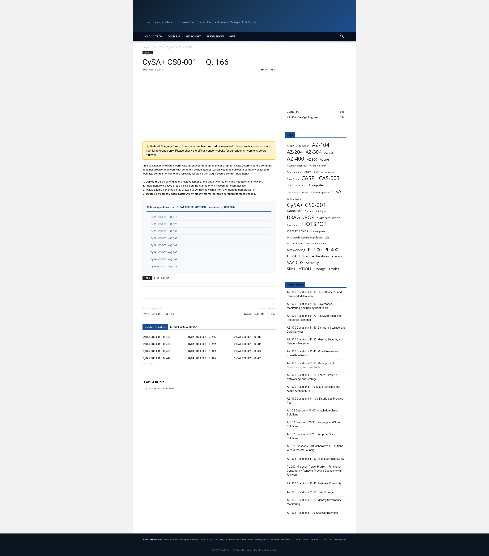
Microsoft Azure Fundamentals (308, 237)
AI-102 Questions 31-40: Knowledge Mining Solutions (312, 412)
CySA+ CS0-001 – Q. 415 (202, 336)
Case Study (293, 179)
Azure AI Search (318, 165)
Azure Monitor (294, 172)
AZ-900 (312, 160)
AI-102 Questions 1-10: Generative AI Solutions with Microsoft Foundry (315, 448)
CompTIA (174, 36)
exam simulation (328, 218)
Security (312, 263)
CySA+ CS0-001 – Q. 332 (164, 238)
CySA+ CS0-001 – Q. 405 (247, 358)
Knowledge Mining (320, 231)
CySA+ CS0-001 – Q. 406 (202, 358)
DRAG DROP (300, 217)
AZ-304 (314, 152)
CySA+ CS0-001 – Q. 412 (202, 344)
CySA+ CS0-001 (161, 277)
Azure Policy (311, 172)
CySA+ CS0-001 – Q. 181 (164, 245)
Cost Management (320, 192)
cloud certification (296, 185)
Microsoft (193, 36)
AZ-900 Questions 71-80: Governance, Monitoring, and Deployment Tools (310, 306)
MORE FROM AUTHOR (183, 327)
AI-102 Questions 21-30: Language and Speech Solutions (315, 424)
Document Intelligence (316, 211)
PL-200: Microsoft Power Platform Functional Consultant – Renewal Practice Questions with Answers (314, 470)
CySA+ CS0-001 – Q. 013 (164, 217)
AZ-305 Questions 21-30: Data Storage (310, 492)
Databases (294, 211)
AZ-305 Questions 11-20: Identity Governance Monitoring (314, 502)
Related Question (155, 327)
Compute (316, 185)
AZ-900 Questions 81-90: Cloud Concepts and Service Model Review (314, 294)
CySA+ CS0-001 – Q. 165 (158, 314)
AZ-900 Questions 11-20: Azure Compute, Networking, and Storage (312, 377)
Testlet (333, 269)
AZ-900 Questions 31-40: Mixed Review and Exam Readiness (313, 353)
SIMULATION (299, 269)
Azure (324, 159)
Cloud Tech (153, 36)
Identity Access (297, 231)
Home (145, 47)
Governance (293, 225)
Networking (296, 250)
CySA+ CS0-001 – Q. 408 (247, 351)
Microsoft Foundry (316, 243)
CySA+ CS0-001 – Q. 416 (156, 336)
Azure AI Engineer (297, 165)
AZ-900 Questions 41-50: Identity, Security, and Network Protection (315, 341)
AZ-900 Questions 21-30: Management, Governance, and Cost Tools (311, 365)
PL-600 (293, 256)
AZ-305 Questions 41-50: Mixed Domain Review (315, 458)
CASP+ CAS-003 (320, 178)
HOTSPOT (314, 224)
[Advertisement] (208, 110)
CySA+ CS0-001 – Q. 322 (164, 224)
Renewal (337, 256)
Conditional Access (298, 192)
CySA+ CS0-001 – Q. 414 (247, 336)
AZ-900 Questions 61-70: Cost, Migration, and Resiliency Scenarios (314, 317)
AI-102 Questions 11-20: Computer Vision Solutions (312, 436)
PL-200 (315, 250)
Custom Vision (294, 199)
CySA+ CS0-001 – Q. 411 (247, 344)
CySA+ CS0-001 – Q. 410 (156, 351)
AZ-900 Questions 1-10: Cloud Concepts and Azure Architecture (313, 388)
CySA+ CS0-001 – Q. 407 (156, 358)
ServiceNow (215, 36)
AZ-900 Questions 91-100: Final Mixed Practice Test (315, 400)
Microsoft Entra (295, 243)
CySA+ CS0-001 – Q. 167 (259, 314)
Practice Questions (316, 256)
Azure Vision (327, 172)
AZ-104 (320, 145)
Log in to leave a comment (158, 388)
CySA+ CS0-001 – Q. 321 (164, 266)
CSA (336, 191)
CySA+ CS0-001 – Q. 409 (202, 351)
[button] (342, 37)
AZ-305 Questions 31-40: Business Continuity (314, 483)
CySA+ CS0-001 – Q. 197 (164, 231)
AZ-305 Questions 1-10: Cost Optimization (312, 512)
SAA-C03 (295, 262)
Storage (320, 269)
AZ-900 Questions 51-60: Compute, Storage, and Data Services (316, 329)
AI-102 (290, 146)
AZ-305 (329, 152)
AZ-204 (295, 152)
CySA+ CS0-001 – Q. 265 (164, 252)
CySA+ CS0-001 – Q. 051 (164, 259)
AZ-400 (295, 159)
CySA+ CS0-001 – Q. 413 (156, 344)
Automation (302, 146)
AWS (232, 36)
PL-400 (331, 250)
